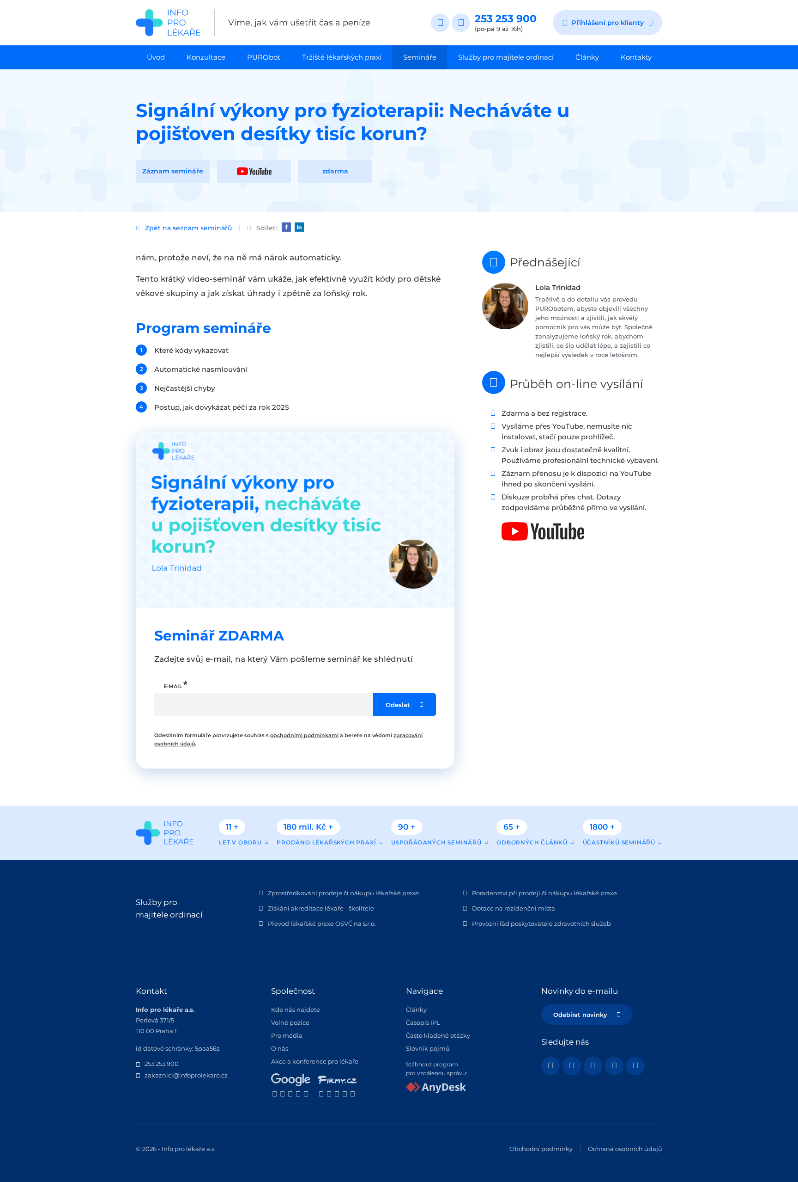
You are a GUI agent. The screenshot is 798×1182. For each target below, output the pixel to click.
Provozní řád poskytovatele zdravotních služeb (541, 923)
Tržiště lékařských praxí (341, 57)
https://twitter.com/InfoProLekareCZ (635, 1066)
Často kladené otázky (438, 1035)
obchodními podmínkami (304, 735)
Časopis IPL (423, 1022)
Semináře (419, 57)
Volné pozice (290, 1022)
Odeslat (398, 704)
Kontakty (636, 57)
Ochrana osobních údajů (625, 1148)
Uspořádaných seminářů (436, 842)
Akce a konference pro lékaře (314, 1061)
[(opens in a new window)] (286, 227)
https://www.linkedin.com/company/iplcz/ (593, 1066)
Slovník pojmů (428, 1048)
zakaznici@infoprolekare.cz (186, 1075)
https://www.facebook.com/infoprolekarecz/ (550, 1066)
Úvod (156, 57)
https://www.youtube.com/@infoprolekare (571, 1066)
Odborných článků (532, 842)
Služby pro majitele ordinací (506, 57)
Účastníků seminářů (619, 842)
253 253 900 (506, 18)
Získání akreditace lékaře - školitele (321, 908)
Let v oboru (240, 842)
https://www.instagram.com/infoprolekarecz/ (614, 1066)
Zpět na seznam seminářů (188, 228)
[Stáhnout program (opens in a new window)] (436, 1091)
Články (587, 57)
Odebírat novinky (580, 1014)
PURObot (263, 57)
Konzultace (206, 57)
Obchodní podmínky (541, 1148)
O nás (279, 1048)
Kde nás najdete (295, 1009)
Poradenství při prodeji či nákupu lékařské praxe (544, 893)
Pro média (286, 1035)
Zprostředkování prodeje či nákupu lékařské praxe (343, 893)
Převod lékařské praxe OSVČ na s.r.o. (322, 923)
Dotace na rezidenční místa (513, 908)
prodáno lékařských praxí (326, 842)
